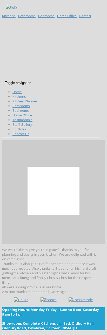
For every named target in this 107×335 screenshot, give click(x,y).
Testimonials (22, 119)
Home (17, 91)
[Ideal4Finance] (49, 299)
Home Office (67, 15)
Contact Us (20, 133)
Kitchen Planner (24, 101)
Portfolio (19, 129)
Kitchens (9, 15)
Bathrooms (27, 15)
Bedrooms (46, 15)
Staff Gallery (22, 124)
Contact (85, 15)
